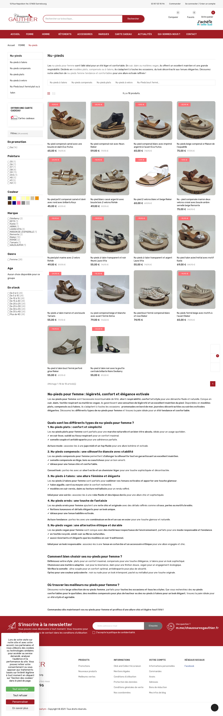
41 (13, 180)
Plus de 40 (17, 314)
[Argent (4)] (28, 203)
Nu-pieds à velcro (18, 80)
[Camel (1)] (37, 198)
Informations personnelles (162, 666)
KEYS (14, 221)
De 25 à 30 (17, 306)
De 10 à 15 (17, 298)
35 (13, 161)
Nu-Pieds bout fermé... (148, 82)
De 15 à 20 (17, 301)
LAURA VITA (17, 229)
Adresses (153, 682)
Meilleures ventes (86, 676)
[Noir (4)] (9, 198)
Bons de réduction (158, 687)
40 (13, 177)
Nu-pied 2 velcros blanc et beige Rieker (153, 199)
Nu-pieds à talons (18, 62)
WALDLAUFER (18, 245)
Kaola (14, 224)
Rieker (15, 237)
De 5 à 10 (17, 295)
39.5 (13, 175)
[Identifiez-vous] (215, 349)
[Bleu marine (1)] (14, 203)
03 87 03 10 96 (158, 4)
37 (13, 167)
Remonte (16, 234)
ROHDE (15, 240)
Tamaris (15, 242)
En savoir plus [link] (20, 708)
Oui (13, 147)
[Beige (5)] (28, 198)
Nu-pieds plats (17, 74)
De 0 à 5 (16, 293)
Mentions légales (122, 671)
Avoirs (152, 676)
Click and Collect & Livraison (127, 666)
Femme (16, 259)
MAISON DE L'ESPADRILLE (23, 232)
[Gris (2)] (23, 203)
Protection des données (125, 682)
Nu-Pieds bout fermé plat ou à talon (25, 89)
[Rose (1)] (18, 203)
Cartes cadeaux (26, 118)
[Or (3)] (14, 198)
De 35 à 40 (17, 311)
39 (13, 172)
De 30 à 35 (17, 309)
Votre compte (157, 660)
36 (13, 164)
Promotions (84, 666)
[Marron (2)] (9, 203)
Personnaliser (20, 701)
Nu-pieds (16, 55)
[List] (53, 92)
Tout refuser (20, 695)
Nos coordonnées (122, 692)
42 (13, 183)
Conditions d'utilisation (125, 676)
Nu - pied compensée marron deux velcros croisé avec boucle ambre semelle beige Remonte (193, 202)
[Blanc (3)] (18, 198)
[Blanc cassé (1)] (23, 198)
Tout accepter (20, 689)
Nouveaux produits (87, 671)
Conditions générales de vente (129, 687)
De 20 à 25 (17, 303)
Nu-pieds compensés (20, 68)
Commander (175, 4)
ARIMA (14, 226)
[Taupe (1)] (32, 198)
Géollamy (16, 218)
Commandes (155, 671)
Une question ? (183, 624)
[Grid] (48, 92)
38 (13, 169)
